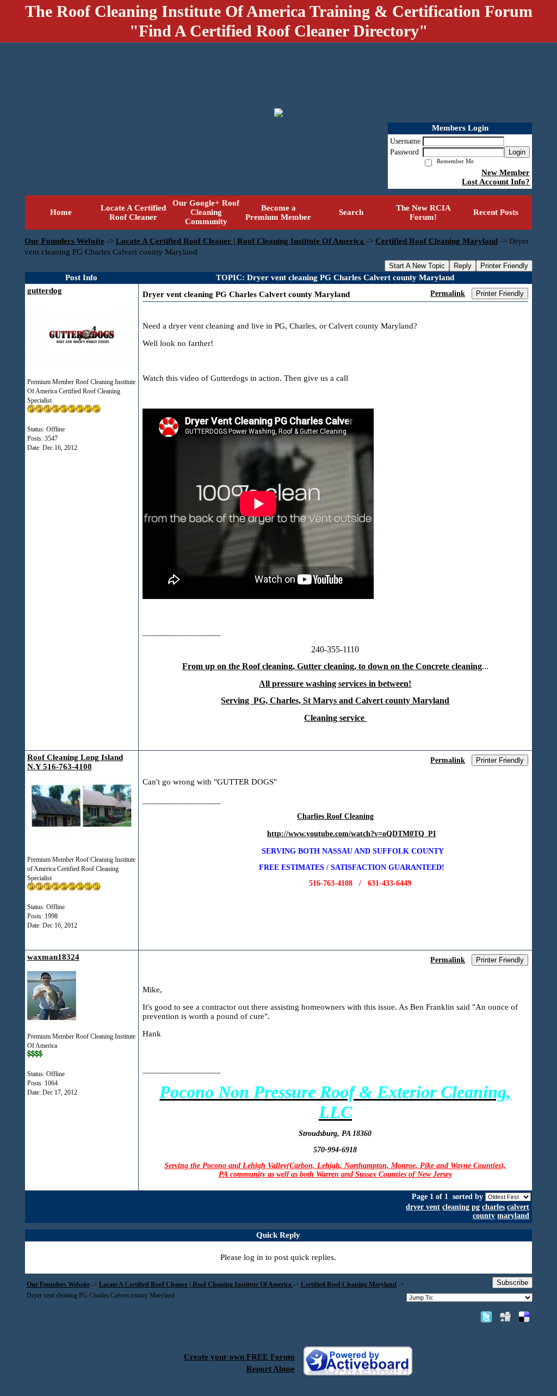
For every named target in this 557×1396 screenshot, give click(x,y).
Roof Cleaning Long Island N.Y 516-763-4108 (75, 762)
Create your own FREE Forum (239, 1356)
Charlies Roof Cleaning (335, 816)
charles (493, 1207)
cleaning (455, 1207)
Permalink (447, 293)
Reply (463, 266)
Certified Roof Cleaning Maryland (436, 241)
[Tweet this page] (486, 1316)
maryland (513, 1216)
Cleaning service (335, 717)
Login (517, 152)
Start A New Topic (417, 266)
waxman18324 (53, 957)
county (484, 1216)
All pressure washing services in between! (335, 683)
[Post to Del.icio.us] (524, 1316)
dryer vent (423, 1207)
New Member (505, 172)
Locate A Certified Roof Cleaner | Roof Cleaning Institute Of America (241, 241)
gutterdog (44, 290)
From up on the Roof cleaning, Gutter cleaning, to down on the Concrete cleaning (332, 666)
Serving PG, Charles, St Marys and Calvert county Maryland (335, 700)
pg (476, 1207)
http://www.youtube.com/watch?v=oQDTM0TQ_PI (351, 834)
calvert (518, 1207)
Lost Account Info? (496, 181)
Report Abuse (270, 1368)
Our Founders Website (64, 241)
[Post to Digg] (505, 1316)
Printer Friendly (504, 266)
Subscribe (512, 1282)
